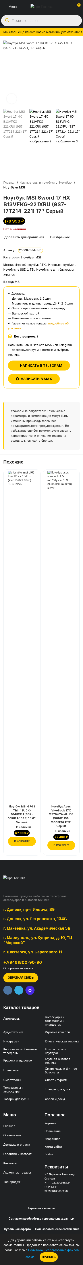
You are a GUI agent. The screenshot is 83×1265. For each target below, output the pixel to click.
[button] (22, 841)
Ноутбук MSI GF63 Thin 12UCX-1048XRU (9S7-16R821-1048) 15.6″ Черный (22, 814)
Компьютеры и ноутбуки (37, 182)
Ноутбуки (65, 182)
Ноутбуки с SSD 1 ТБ (18, 269)
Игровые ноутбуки (61, 264)
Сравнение (52, 1131)
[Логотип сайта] (41, 6)
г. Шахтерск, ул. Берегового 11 (32, 951)
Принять (49, 1257)
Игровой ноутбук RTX (30, 264)
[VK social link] (7, 990)
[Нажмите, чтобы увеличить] (12, 99)
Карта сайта (53, 1146)
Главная (9, 182)
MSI (17, 281)
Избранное (52, 1139)
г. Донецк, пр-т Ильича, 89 (29, 909)
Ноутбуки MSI (14, 187)
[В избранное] (32, 475)
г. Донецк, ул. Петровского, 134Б (35, 918)
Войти (48, 1154)
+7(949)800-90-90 (22, 962)
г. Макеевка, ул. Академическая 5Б (37, 928)
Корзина (50, 1123)
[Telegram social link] (18, 990)
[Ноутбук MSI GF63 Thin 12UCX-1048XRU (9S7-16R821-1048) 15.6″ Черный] (22, 637)
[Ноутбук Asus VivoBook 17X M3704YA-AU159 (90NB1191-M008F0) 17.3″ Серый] (61, 637)
